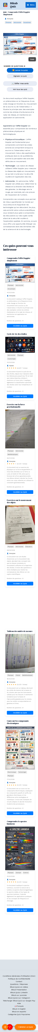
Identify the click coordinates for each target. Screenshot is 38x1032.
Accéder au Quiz (20, 326)
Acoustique (27, 22)
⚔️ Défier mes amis (20, 83)
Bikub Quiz (14, 4)
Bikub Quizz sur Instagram (19, 998)
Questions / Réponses (19, 984)
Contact (19, 981)
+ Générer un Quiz (25, 1027)
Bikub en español (19, 1012)
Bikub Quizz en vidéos (19, 987)
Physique (8, 22)
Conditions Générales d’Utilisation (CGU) (19, 976)
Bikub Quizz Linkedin (19, 992)
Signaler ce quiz (20, 76)
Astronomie (17, 22)
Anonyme (10, 19)
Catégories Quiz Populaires (19, 1014)
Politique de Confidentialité (19, 979)
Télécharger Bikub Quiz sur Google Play (19, 1001)
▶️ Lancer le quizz (20, 70)
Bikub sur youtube (19, 995)
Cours (32, 59)
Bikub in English (19, 1009)
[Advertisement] (19, 607)
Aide (19, 1003)
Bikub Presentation (19, 990)
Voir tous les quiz (20, 89)
